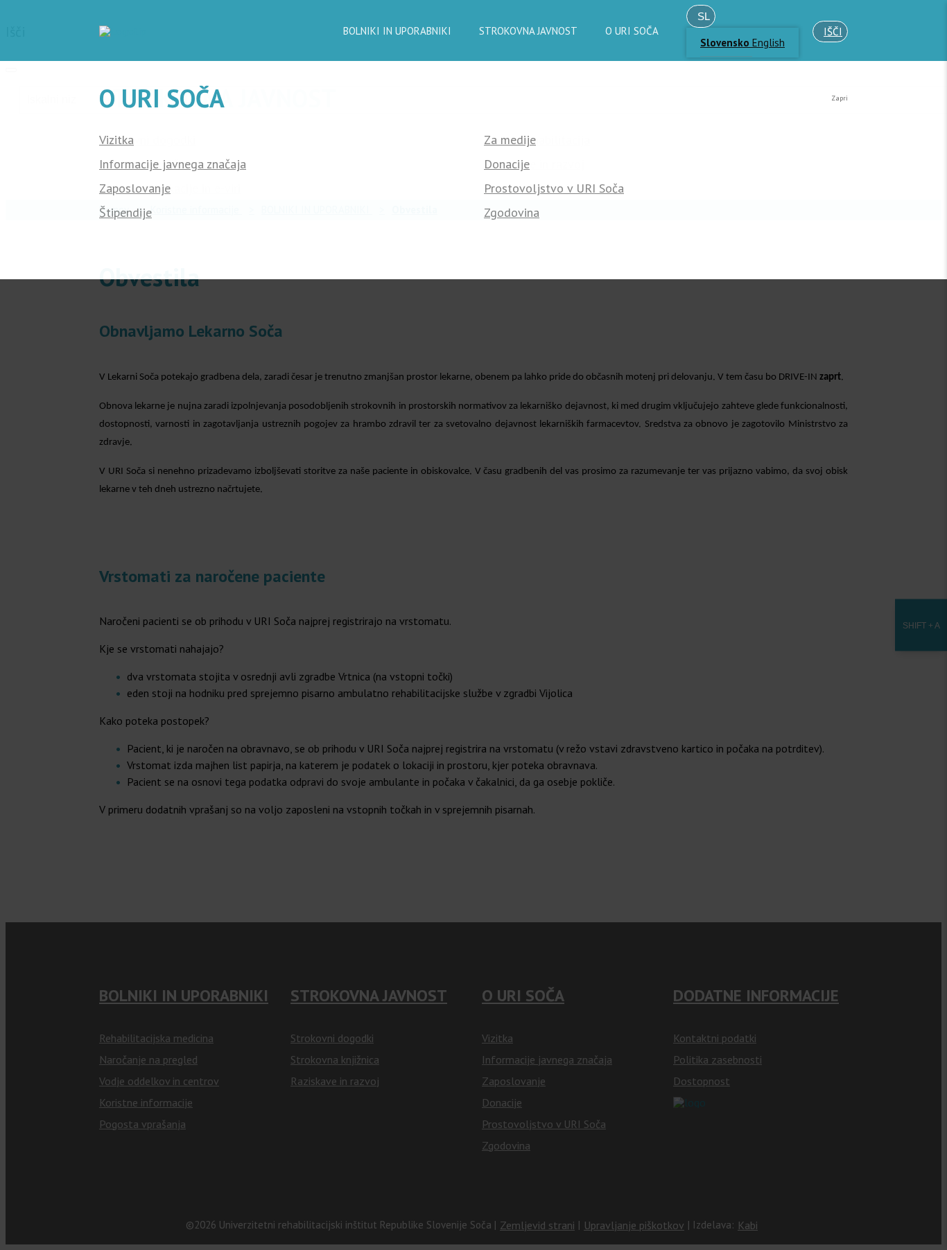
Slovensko (726, 42)
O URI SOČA (632, 31)
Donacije (507, 164)
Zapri (839, 98)
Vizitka (116, 140)
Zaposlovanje (135, 188)
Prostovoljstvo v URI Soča (554, 188)
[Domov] (122, 31)
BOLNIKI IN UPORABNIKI (397, 31)
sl (703, 16)
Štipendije (125, 212)
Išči (833, 31)
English (768, 42)
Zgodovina (511, 212)
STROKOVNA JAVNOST (528, 31)
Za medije (510, 140)
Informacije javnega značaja (172, 164)
